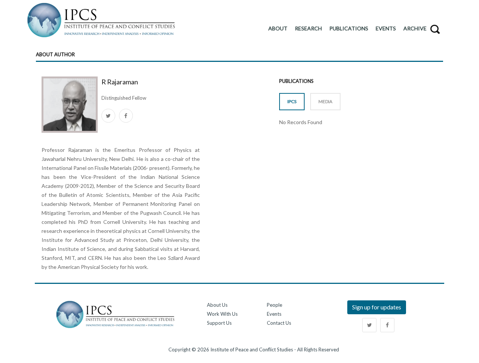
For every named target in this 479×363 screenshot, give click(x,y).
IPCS (291, 101)
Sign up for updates (376, 306)
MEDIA (325, 101)
